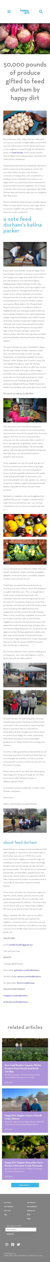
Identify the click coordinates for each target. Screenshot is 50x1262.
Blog (28, 1214)
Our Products (32, 1206)
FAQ (5, 1214)
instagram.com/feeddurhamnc (15, 996)
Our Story (7, 1202)
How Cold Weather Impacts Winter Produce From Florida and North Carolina (23, 1068)
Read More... (9, 1082)
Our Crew (7, 1210)
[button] (41, 11)
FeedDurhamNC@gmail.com (21, 945)
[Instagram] (6, 1244)
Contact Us (31, 1210)
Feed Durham (17, 153)
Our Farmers (8, 1206)
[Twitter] (18, 1244)
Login (29, 1218)
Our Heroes (31, 1202)
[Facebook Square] (12, 1244)
